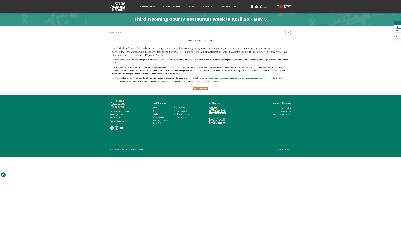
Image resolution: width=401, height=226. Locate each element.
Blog (397, 36)
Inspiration (228, 7)
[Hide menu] (397, 23)
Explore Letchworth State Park (160, 121)
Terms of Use (285, 111)
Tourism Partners (180, 111)
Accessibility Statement (281, 114)
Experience (147, 7)
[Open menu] (265, 6)
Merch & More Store (181, 114)
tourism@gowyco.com (119, 121)
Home (112, 32)
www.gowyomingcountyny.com (253, 78)
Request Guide (398, 29)
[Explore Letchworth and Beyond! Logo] (117, 6)
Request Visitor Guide (181, 108)
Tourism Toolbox (180, 117)
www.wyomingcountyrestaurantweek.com (219, 78)
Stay (192, 7)
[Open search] (261, 6)
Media (155, 114)
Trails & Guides (159, 117)
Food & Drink (171, 7)
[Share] (289, 32)
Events (207, 7)
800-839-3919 (115, 117)
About (155, 108)
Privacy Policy (285, 108)
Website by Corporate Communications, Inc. (277, 149)
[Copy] (285, 32)
